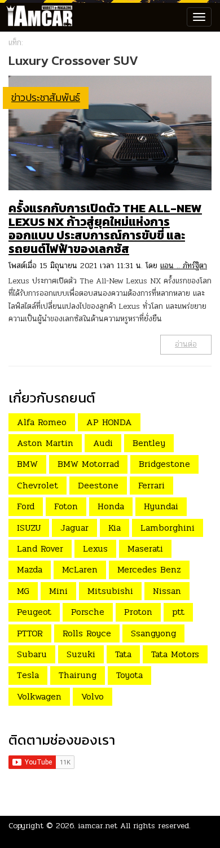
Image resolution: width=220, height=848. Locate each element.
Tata (123, 654)
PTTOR (30, 633)
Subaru (32, 654)
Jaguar (74, 528)
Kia (114, 528)
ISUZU (29, 528)
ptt (178, 612)
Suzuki (81, 654)
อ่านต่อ (186, 344)
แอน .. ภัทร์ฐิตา (183, 266)
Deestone (98, 485)
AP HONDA (109, 422)
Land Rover (40, 548)
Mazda (29, 569)
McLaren (80, 569)
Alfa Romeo (42, 422)
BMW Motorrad (88, 464)
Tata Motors (175, 654)
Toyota (129, 675)
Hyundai (161, 506)
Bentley (149, 443)
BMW (27, 464)
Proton (138, 612)
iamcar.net (97, 826)
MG (23, 591)
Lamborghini (167, 528)
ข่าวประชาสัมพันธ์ (45, 97)
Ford (25, 506)
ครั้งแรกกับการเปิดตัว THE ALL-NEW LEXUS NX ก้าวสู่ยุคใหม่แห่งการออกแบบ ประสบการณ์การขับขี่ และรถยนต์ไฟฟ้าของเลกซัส (105, 228)
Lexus (95, 548)
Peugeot (34, 612)
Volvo (92, 696)
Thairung (77, 675)
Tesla (28, 675)
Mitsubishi (110, 591)
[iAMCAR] (36, 17)
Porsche (87, 612)
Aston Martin (45, 443)
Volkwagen (39, 696)
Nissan (167, 591)
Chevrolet (37, 485)
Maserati (145, 548)
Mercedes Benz (149, 569)
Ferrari (151, 485)
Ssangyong (153, 633)
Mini (58, 591)
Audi (103, 443)
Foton (66, 506)
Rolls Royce (87, 633)
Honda (111, 506)
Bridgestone (164, 464)
